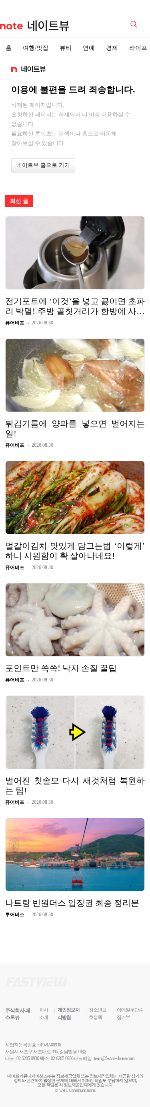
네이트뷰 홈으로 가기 (43, 165)
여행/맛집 (35, 48)
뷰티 (66, 48)
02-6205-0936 (27, 1058)
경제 (112, 48)
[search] (135, 23)
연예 (89, 48)
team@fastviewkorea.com (114, 1058)
